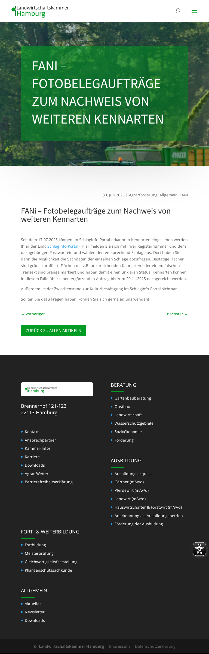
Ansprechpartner (40, 440)
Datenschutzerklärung (155, 646)
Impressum (119, 646)
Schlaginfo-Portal (62, 246)
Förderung (124, 440)
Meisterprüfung (39, 553)
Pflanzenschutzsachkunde (48, 570)
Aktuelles (33, 603)
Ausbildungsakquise (133, 473)
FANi (184, 194)
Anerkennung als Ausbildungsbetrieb (149, 515)
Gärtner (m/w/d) (129, 481)
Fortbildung (35, 544)
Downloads (35, 465)
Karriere (32, 456)
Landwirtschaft (128, 414)
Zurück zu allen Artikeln (53, 331)
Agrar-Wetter (36, 473)
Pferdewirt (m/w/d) (132, 490)
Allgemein (168, 194)
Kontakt (32, 431)
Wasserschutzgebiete (134, 423)
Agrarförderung (143, 194)
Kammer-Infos (38, 448)
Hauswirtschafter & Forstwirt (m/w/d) (148, 507)
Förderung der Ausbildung (139, 523)
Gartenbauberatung (133, 398)
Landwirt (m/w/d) (130, 498)
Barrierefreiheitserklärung (49, 481)
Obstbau (122, 406)
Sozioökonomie (128, 431)
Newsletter (35, 611)
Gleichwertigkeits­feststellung (51, 561)
